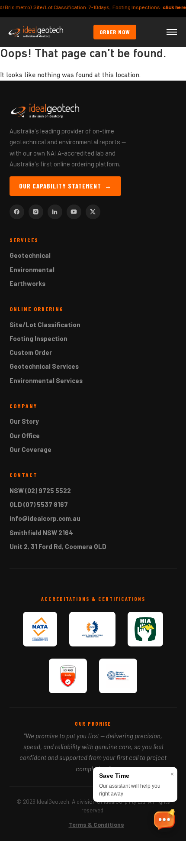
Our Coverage (30, 449)
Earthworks (27, 283)
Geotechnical (30, 255)
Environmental (32, 269)
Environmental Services (46, 380)
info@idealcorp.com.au (45, 518)
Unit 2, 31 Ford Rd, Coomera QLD (58, 546)
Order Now (114, 32)
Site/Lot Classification (45, 324)
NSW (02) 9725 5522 (40, 490)
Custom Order (31, 352)
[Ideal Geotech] (35, 32)
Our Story (24, 421)
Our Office (25, 435)
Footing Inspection (38, 338)
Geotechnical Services (44, 366)
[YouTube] (74, 212)
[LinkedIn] (55, 212)
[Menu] (172, 32)
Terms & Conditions (96, 824)
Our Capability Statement (65, 186)
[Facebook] (17, 212)
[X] (93, 212)
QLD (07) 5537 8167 (39, 504)
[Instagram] (36, 212)
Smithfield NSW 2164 (41, 532)
